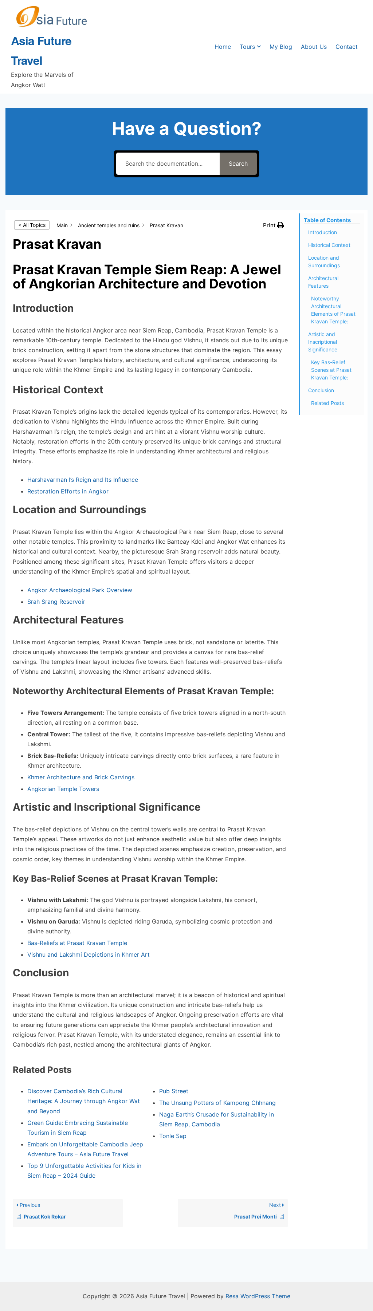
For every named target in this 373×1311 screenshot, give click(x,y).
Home (223, 46)
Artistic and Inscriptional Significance (322, 342)
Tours (247, 46)
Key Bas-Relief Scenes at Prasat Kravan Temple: (331, 370)
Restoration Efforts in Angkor (68, 491)
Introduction (322, 232)
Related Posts (327, 403)
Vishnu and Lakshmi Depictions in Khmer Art (88, 954)
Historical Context (329, 245)
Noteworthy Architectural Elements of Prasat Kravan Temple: (333, 309)
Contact (346, 46)
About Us (314, 46)
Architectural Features (323, 282)
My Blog (281, 46)
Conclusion (321, 390)
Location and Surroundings (324, 261)
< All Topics (32, 225)
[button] (273, 225)
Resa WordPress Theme (257, 1296)
